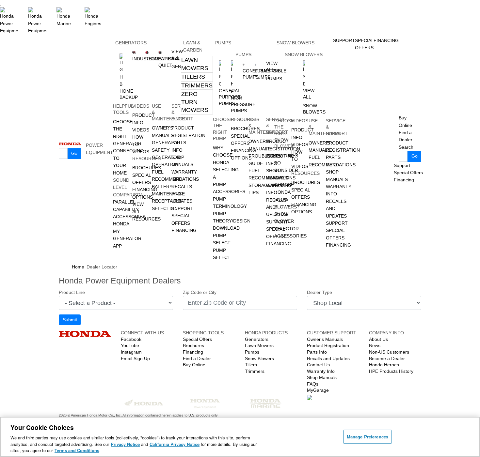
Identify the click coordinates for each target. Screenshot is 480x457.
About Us (378, 339)
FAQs (312, 384)
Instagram (131, 352)
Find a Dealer (197, 358)
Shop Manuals (322, 377)
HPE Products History (391, 371)
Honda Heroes (384, 364)
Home (78, 266)
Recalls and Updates (328, 358)
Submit (70, 319)
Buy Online (194, 364)
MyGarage (318, 390)
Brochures (193, 345)
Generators (131, 42)
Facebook (131, 339)
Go (74, 153)
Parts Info (317, 352)
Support (182, 208)
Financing (184, 230)
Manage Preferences (367, 437)
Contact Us (318, 364)
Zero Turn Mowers (194, 102)
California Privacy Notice (175, 444)
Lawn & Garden (192, 46)
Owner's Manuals (325, 339)
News (374, 345)
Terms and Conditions (77, 450)
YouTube (130, 345)
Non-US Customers (389, 352)
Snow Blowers (295, 42)
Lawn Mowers (194, 64)
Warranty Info (321, 371)
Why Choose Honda (222, 155)
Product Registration (328, 345)
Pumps (223, 42)
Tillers (193, 76)
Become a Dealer (387, 358)
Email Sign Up (135, 358)
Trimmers (197, 85)
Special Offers (408, 172)
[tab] (197, 64)
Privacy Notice (125, 444)
